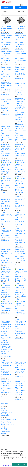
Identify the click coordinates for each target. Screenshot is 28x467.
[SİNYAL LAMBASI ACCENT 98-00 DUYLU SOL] (21, 148)
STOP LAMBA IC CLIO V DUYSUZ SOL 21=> (5, 60)
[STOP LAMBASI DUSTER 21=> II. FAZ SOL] (21, 53)
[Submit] (22, 455)
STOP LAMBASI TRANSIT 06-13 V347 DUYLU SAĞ (6, 206)
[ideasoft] (6, 466)
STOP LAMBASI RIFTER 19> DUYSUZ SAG (5, 108)
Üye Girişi (4, 430)
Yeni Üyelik (4, 428)
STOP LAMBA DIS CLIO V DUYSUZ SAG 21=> (6, 44)
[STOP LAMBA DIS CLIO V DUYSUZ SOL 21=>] (21, 20)
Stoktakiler (5, 11)
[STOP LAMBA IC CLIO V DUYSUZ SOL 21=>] (7, 53)
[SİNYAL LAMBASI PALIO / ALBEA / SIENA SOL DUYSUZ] (7, 383)
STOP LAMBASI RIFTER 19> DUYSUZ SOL (19, 92)
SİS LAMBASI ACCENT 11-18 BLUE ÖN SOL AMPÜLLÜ (21, 278)
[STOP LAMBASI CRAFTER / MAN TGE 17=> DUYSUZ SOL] (7, 129)
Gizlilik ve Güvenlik (6, 421)
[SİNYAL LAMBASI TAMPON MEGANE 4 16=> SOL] (7, 20)
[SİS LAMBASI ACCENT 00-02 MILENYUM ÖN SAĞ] (21, 287)
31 (7, 403)
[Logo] (7, 2)
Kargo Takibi (4, 410)
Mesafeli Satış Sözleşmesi (8, 419)
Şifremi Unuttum (5, 431)
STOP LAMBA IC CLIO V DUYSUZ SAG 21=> (19, 44)
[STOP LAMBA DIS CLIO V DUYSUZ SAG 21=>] (7, 37)
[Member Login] (23, 2)
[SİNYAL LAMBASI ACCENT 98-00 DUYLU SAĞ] (7, 164)
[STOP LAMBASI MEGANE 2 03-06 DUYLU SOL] (21, 164)
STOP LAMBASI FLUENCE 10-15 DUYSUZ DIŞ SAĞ (20, 258)
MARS (2, 25)
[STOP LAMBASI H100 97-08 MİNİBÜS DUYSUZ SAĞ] (21, 304)
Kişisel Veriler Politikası (7, 424)
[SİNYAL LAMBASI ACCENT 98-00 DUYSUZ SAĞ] (21, 364)
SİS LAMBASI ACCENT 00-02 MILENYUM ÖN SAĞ (21, 294)
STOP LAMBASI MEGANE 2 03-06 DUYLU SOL (20, 171)
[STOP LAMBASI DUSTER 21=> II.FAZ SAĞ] (7, 69)
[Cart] (26, 2)
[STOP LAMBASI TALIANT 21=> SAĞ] (7, 84)
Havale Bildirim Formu (7, 412)
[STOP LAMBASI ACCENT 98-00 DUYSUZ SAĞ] (7, 271)
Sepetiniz (3, 433)
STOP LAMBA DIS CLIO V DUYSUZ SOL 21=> (20, 28)
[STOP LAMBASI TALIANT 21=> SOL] (21, 68)
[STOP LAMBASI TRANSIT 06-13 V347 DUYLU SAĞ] (7, 199)
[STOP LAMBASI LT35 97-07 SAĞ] (7, 231)
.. (5, 403)
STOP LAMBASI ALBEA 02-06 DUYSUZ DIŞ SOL (6, 155)
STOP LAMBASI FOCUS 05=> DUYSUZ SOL (19, 223)
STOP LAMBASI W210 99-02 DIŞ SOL (5, 187)
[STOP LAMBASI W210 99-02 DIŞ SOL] (7, 180)
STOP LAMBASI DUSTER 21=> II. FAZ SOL (21, 60)
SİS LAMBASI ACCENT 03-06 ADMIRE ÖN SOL (6, 294)
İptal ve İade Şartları (7, 423)
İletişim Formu (5, 415)
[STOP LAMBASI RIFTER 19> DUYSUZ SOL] (21, 85)
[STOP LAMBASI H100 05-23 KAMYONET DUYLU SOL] (7, 252)
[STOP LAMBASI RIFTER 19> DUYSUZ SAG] (7, 101)
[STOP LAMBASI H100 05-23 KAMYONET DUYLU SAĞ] (21, 232)
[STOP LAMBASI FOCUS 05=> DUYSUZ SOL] (21, 215)
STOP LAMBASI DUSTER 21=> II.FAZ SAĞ (6, 76)
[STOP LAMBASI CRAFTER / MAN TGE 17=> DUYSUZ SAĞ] (21, 129)
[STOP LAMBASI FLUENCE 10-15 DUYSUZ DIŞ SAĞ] (21, 251)
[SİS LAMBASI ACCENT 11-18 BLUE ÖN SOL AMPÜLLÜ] (21, 271)
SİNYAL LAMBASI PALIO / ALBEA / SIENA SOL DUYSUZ (7, 390)
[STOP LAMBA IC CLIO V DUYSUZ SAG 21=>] (21, 37)
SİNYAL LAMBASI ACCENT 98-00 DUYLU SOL (20, 155)
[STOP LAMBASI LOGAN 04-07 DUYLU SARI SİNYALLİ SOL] (21, 181)
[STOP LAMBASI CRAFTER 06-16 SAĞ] (21, 199)
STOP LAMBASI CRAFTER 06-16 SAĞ (19, 206)
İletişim (3, 408)
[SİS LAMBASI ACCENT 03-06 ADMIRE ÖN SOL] (7, 287)
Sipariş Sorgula (5, 414)
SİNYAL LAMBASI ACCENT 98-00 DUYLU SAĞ (6, 171)
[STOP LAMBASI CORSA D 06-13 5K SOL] (7, 215)
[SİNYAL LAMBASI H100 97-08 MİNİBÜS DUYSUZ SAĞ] (21, 323)
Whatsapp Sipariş (21, 464)
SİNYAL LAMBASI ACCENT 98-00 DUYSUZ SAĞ (20, 371)
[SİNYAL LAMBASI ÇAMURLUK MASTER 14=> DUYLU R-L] (21, 384)
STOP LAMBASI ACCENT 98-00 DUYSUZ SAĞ (5, 278)
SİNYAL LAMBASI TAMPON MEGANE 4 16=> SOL (7, 28)
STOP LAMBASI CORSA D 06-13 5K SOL (6, 223)
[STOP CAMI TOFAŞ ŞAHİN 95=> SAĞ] (7, 303)
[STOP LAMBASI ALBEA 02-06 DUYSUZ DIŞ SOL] (7, 148)
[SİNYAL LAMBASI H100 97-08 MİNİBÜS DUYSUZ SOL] (7, 364)
